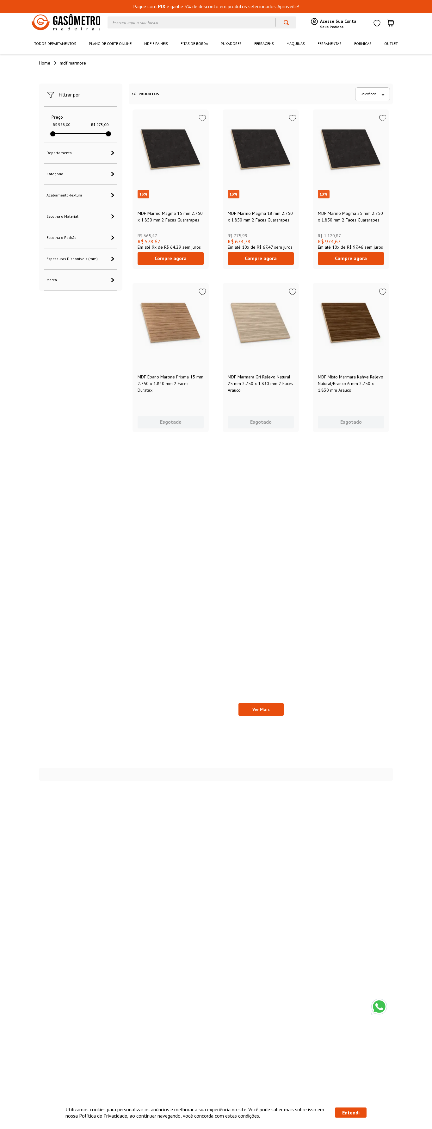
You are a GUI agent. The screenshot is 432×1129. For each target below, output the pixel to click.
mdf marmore (73, 63)
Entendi (351, 1112)
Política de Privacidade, (103, 1116)
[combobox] (202, 22)
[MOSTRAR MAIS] (261, 709)
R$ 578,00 (61, 124)
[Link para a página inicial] (44, 63)
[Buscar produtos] (283, 22)
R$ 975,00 (99, 124)
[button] (80, 152)
